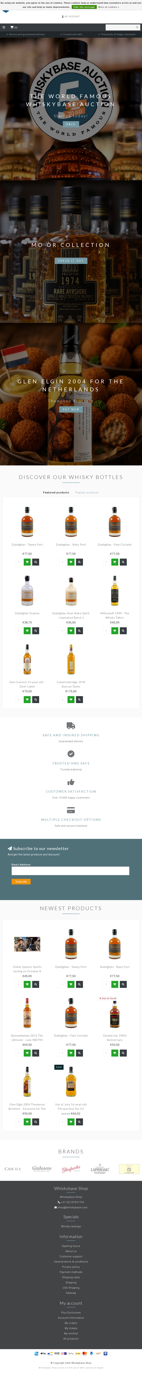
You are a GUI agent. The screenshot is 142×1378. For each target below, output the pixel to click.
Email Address (21, 864)
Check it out (71, 260)
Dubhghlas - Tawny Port (27, 544)
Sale (71, 124)
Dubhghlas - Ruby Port (71, 544)
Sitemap (71, 1293)
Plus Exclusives (71, 1312)
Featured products (56, 492)
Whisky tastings (71, 1226)
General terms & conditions (71, 1261)
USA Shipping (71, 1287)
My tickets (71, 1328)
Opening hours (71, 1246)
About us (71, 1251)
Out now (71, 409)
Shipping (71, 1282)
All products (71, 1338)
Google (100, 1368)
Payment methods (71, 1272)
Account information (71, 1317)
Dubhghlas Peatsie (27, 613)
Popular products (87, 492)
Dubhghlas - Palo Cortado (115, 544)
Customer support (71, 1256)
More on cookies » (108, 7)
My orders (71, 1323)
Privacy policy (71, 1267)
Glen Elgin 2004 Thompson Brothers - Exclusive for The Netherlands (27, 1109)
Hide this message (84, 7)
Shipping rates (71, 1277)
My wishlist (71, 1333)
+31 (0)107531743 (72, 1202)
